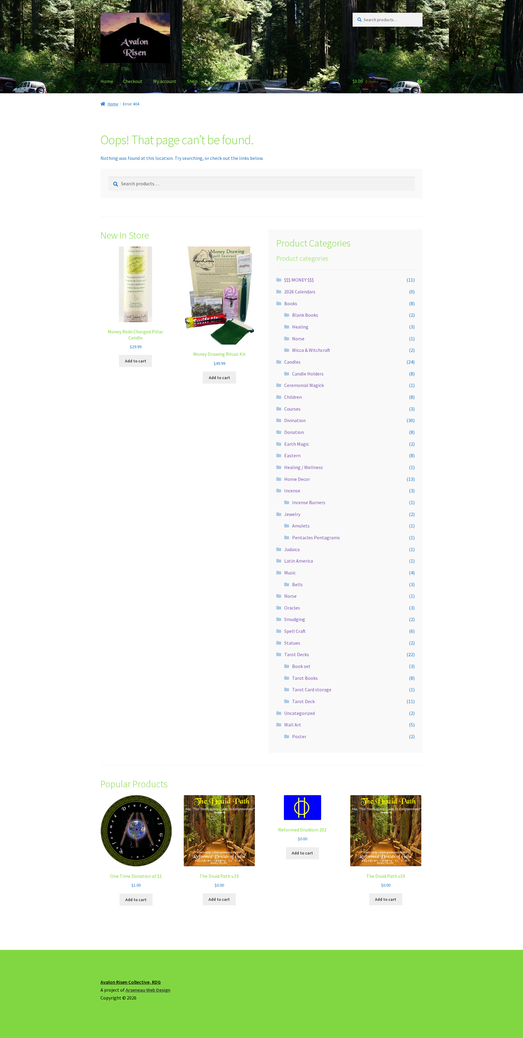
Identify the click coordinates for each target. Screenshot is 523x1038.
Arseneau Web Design (148, 990)
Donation (294, 432)
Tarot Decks (296, 654)
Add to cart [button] (135, 361)
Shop (192, 81)
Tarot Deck (303, 701)
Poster (299, 736)
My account (164, 81)
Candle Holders (308, 374)
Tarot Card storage (311, 689)
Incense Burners (308, 502)
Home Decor (297, 479)
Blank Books (305, 315)
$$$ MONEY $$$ (299, 280)
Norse (298, 339)
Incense (292, 491)
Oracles (292, 608)
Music (290, 573)
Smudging (294, 619)
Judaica (292, 549)
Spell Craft (295, 631)
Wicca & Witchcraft (311, 350)
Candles (292, 362)
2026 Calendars (299, 292)
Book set (301, 666)
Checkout (133, 81)
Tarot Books (305, 678)
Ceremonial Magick (304, 385)
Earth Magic (296, 444)
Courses (292, 409)
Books (290, 303)
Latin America (298, 561)
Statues (292, 643)
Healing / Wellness (303, 467)
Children (293, 397)
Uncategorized (299, 713)
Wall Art (292, 725)
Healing (300, 327)
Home (106, 81)
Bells (297, 584)
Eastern (292, 455)
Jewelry (292, 514)
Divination (295, 420)
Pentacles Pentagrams (316, 537)
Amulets (301, 526)
